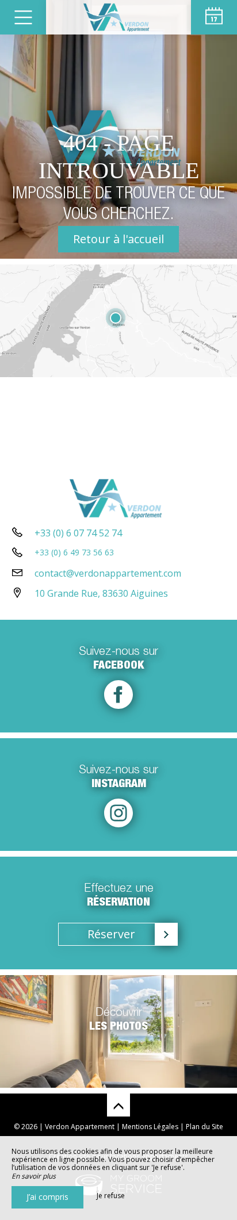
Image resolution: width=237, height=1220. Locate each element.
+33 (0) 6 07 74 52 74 (78, 533)
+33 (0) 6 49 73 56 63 (74, 552)
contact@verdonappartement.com (108, 573)
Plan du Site (204, 1126)
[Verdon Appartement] (118, 17)
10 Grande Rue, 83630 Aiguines (101, 593)
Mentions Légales (150, 1126)
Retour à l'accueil (118, 239)
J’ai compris (47, 1196)
